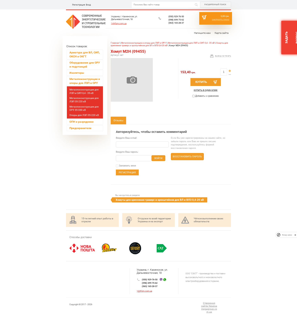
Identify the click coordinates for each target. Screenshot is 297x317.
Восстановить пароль (187, 156)
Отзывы (118, 120)
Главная (115, 43)
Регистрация (78, 4)
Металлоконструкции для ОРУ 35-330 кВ (84, 108)
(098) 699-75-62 (176, 19)
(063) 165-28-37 (176, 23)
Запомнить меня (127, 165)
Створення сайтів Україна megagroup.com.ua (209, 307)
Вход (88, 4)
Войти (158, 158)
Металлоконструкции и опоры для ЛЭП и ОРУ (143, 43)
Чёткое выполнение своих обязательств (208, 220)
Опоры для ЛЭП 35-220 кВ (84, 115)
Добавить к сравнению (207, 96)
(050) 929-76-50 (176, 16)
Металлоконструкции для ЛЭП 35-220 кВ (84, 100)
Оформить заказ (220, 20)
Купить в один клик (205, 90)
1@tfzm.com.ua (118, 23)
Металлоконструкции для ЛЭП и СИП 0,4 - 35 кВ (84, 91)
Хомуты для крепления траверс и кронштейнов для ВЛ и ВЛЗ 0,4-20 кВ (160, 199)
